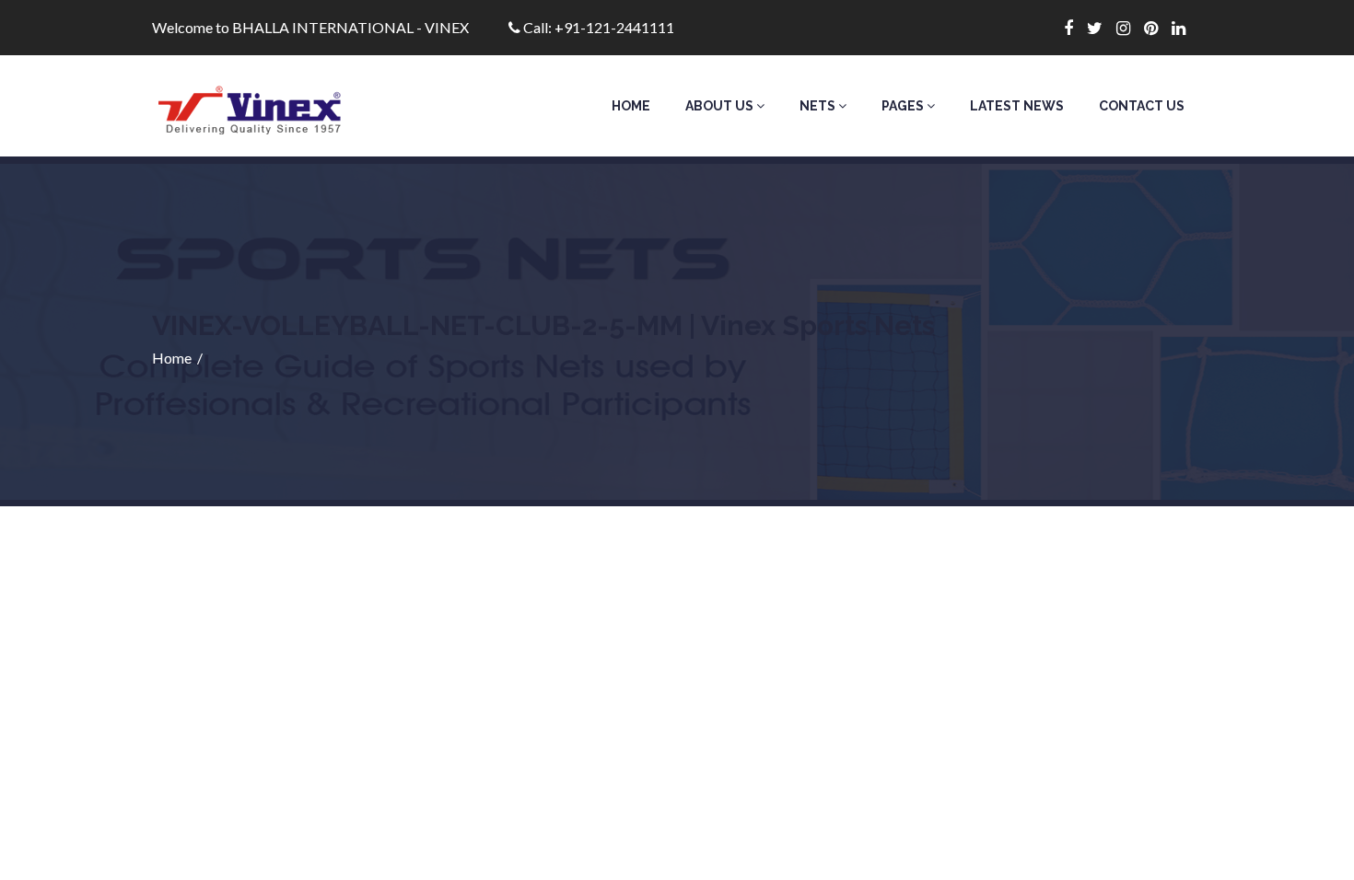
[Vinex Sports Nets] (273, 105)
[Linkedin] (1185, 27)
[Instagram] (1130, 27)
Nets (819, 105)
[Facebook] (1075, 27)
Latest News (1017, 105)
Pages (904, 105)
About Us (720, 105)
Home (631, 105)
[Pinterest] (1158, 27)
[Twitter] (1101, 27)
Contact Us (1142, 105)
